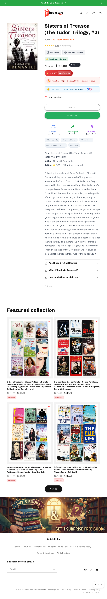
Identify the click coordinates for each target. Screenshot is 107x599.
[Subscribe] (54, 569)
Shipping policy (94, 590)
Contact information (92, 592)
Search (17, 546)
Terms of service (80, 590)
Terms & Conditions (45, 553)
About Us (26, 546)
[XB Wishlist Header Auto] (93, 13)
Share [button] (50, 286)
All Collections (63, 553)
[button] (6, 13)
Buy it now (72, 115)
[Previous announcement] (5, 3)
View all (54, 488)
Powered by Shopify (38, 590)
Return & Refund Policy (80, 546)
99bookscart (26, 590)
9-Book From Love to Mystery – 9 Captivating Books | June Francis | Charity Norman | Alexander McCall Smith (76, 469)
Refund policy (66, 590)
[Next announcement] (102, 3)
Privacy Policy (39, 546)
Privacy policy (53, 590)
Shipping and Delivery (58, 546)
